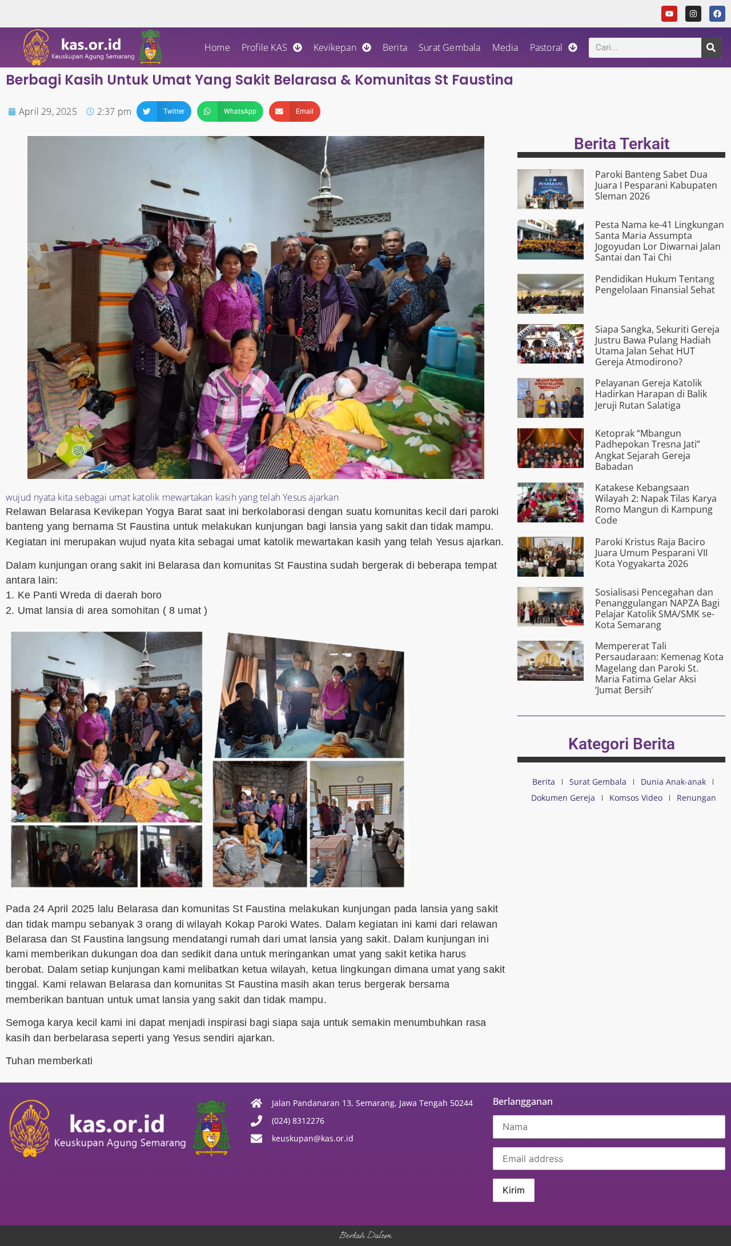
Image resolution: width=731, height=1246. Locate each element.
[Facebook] (717, 14)
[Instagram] (693, 14)
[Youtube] (669, 14)
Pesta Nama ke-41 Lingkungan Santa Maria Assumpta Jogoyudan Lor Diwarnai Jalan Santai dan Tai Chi (659, 241)
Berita (395, 47)
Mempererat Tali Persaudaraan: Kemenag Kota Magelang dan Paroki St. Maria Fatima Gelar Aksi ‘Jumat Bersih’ (659, 668)
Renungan (696, 797)
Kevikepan (335, 47)
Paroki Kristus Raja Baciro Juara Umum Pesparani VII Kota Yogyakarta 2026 (651, 553)
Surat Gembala (450, 47)
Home (217, 47)
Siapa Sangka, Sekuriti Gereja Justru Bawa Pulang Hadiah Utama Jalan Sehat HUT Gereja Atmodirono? (657, 346)
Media (505, 47)
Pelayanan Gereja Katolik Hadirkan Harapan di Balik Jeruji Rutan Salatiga (651, 394)
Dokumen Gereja (563, 797)
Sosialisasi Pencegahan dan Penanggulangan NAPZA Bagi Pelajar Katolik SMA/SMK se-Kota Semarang (657, 609)
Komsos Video (635, 797)
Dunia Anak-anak (673, 781)
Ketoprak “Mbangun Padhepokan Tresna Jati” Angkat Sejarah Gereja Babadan (647, 450)
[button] (163, 111)
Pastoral (546, 47)
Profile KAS (264, 47)
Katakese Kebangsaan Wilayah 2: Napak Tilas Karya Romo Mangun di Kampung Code (656, 504)
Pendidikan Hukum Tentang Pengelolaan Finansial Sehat (655, 284)
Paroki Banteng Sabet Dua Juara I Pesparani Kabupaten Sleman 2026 (656, 185)
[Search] (711, 48)
